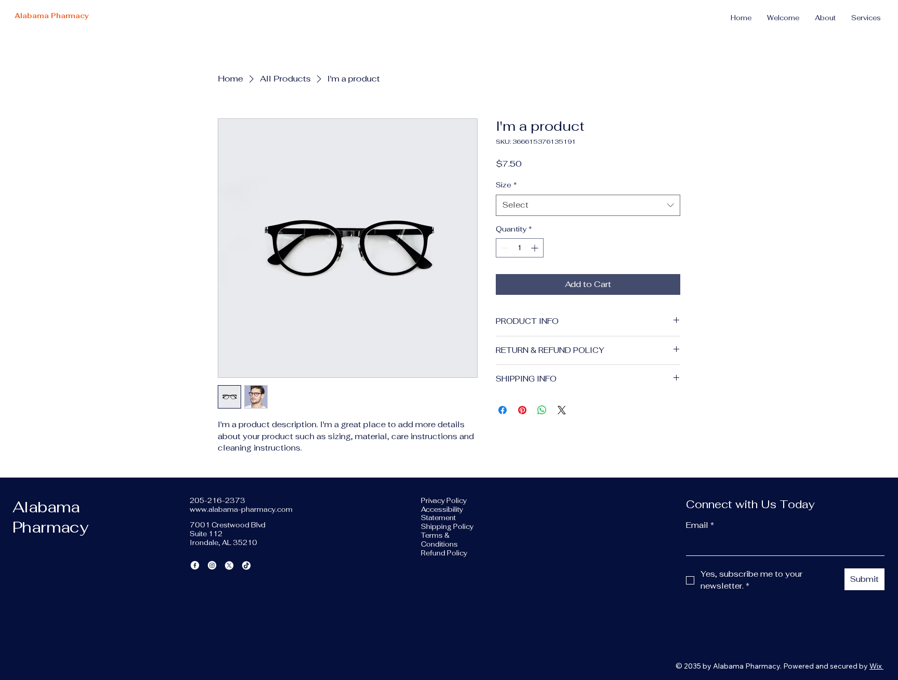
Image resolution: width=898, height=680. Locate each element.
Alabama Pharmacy (52, 15)
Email (700, 525)
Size (506, 184)
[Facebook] (195, 565)
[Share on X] (562, 410)
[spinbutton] (519, 248)
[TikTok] (246, 565)
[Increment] (535, 248)
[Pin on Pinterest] (522, 410)
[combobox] (588, 205)
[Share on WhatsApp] (542, 410)
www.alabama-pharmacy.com (241, 509)
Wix (875, 666)
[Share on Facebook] (502, 410)
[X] (229, 565)
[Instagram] (212, 565)
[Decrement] (503, 248)
